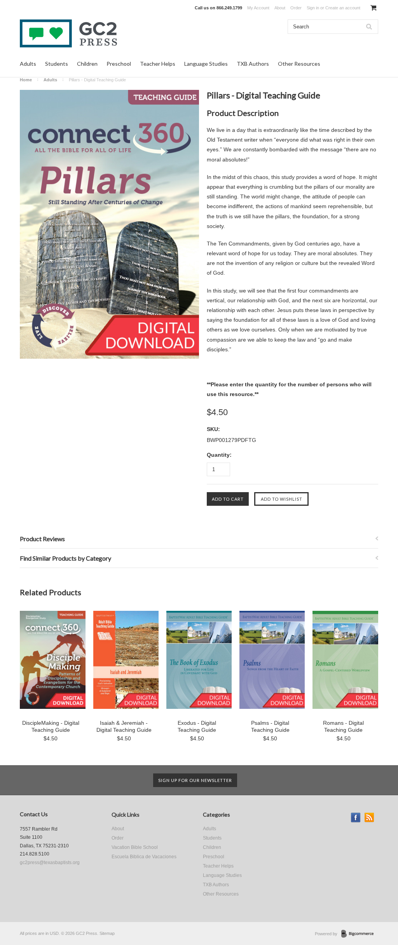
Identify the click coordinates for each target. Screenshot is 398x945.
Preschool (118, 63)
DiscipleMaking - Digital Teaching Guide (50, 726)
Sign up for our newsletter (195, 780)
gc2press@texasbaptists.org (50, 862)
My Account (258, 7)
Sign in (313, 7)
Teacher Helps (157, 63)
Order (296, 7)
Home (26, 79)
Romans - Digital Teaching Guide (343, 726)
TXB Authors (253, 63)
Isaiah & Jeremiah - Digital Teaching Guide (124, 726)
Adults (28, 63)
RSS (369, 817)
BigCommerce (359, 934)
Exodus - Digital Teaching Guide (197, 726)
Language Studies (206, 63)
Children (87, 63)
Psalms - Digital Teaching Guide (270, 726)
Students (56, 63)
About (279, 7)
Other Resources (299, 63)
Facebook (356, 817)
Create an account (342, 7)
